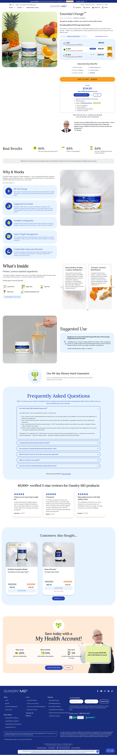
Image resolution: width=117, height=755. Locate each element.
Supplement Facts (11, 297)
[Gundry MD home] (58, 6)
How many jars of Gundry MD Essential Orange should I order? (38, 448)
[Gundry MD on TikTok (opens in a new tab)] (112, 691)
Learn (20, 8)
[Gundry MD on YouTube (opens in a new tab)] (101, 691)
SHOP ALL (57, 598)
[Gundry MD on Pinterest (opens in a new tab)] (108, 691)
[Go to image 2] (27, 63)
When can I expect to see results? (29, 460)
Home (61, 18)
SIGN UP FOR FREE (54, 667)
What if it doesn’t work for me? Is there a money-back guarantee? (38, 454)
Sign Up (96, 7)
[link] (81, 1)
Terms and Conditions (72, 752)
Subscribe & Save (32, 7)
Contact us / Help (102, 4)
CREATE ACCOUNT (81, 95)
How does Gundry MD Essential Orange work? (33, 408)
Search (77, 7)
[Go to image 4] (36, 63)
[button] (12, 4)
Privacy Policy (83, 752)
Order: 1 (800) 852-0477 (88, 4)
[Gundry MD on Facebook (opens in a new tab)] (98, 691)
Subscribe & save (101, 36)
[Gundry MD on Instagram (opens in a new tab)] (105, 691)
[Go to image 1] (23, 63)
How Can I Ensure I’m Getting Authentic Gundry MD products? (38, 466)
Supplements (68, 18)
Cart (105, 7)
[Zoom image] (54, 63)
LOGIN (68, 667)
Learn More (22, 590)
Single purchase (73, 36)
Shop (12, 8)
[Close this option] (97, 751)
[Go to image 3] (32, 63)
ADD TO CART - (87, 79)
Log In (86, 7)
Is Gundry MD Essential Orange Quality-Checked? (34, 443)
